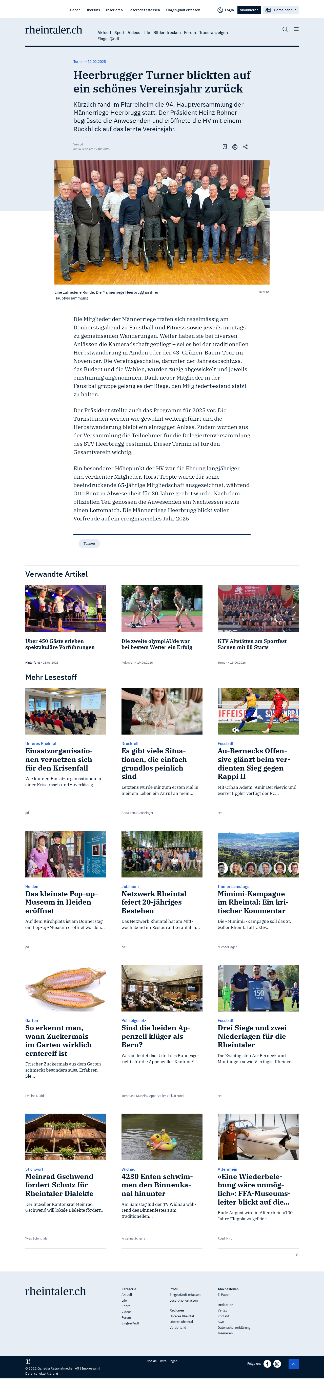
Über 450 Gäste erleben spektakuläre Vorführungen (60, 644)
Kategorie (129, 1289)
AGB (221, 1322)
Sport (119, 32)
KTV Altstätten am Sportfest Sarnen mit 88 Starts (252, 644)
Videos (134, 32)
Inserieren (114, 9)
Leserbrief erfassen (144, 9)
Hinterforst (32, 662)
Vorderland (178, 1327)
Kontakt (223, 1316)
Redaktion (225, 1305)
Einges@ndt (108, 38)
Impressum (90, 1368)
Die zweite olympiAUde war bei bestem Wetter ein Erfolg (157, 644)
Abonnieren (249, 9)
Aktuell (104, 32)
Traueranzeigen (213, 32)
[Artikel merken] (224, 146)
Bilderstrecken (167, 32)
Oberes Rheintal (181, 1322)
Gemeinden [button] (283, 9)
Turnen (89, 543)
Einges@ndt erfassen (183, 9)
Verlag (222, 1310)
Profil (174, 1289)
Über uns (93, 9)
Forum (190, 32)
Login (229, 9)
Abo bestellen (228, 1289)
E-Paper (73, 9)
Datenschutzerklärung (234, 1327)
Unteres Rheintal (182, 1316)
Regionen (177, 1310)
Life (147, 32)
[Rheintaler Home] (53, 29)
